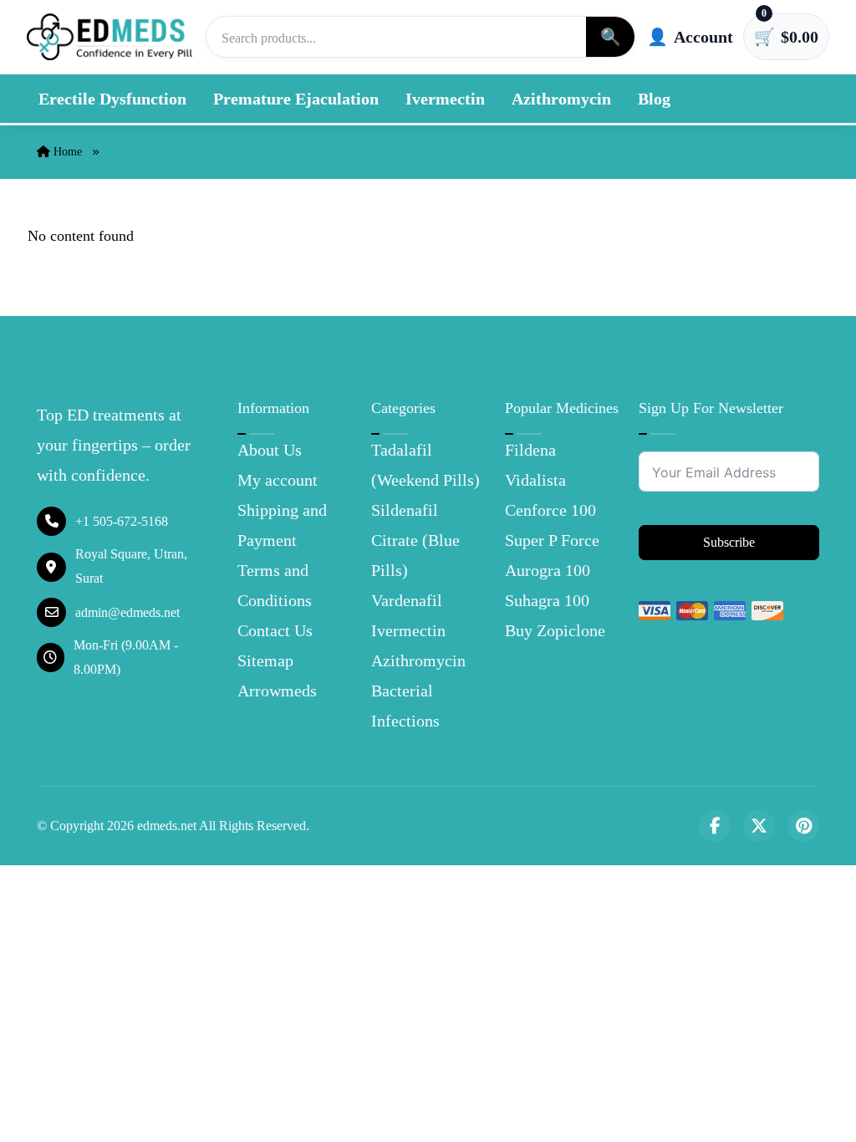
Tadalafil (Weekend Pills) (425, 465)
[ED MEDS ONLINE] (110, 36)
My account (277, 480)
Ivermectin (445, 98)
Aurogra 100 (547, 570)
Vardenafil (406, 600)
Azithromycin (561, 98)
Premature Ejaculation (296, 98)
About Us (269, 450)
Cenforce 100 (550, 510)
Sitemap (265, 660)
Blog (654, 98)
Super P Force (552, 540)
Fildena (530, 450)
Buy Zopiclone (555, 630)
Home (66, 151)
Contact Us (275, 630)
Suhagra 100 (547, 600)
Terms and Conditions (274, 585)
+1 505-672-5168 (121, 521)
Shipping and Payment (282, 525)
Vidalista (535, 480)
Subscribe (729, 542)
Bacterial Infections (405, 705)
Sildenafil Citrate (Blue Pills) (415, 540)
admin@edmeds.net (127, 612)
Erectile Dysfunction (112, 98)
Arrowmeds (277, 690)
